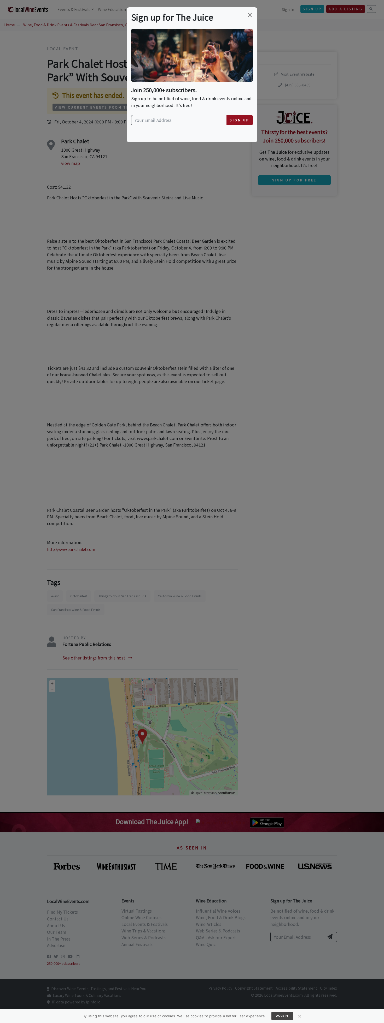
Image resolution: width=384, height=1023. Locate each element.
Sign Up (239, 119)
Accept (282, 1016)
